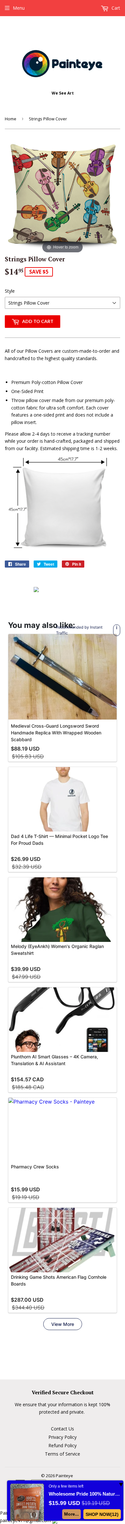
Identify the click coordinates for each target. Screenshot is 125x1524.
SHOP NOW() (102, 1514)
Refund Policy (62, 1445)
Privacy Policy (62, 1437)
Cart (115, 8)
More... (71, 1514)
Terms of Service (62, 1454)
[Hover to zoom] (62, 196)
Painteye (64, 1476)
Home (10, 119)
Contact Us (62, 1429)
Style (10, 291)
